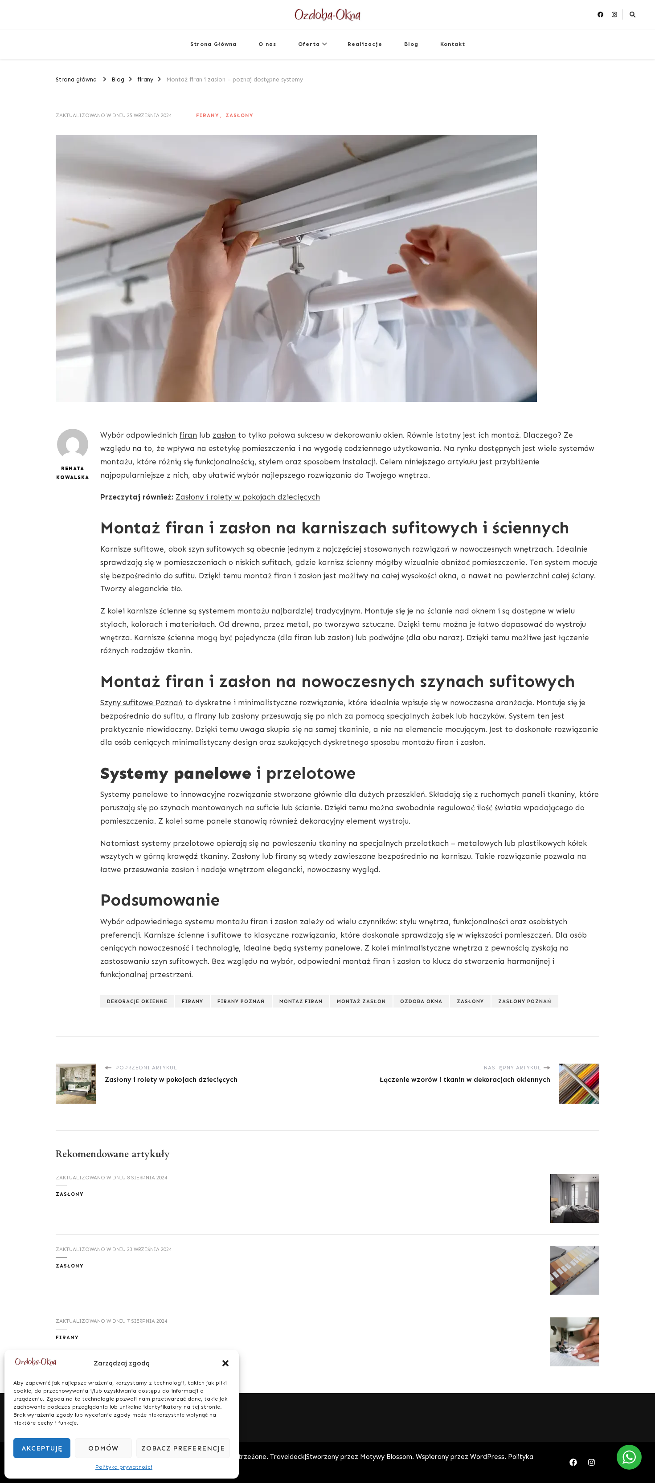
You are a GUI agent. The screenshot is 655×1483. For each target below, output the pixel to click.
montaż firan (301, 1001)
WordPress (487, 1457)
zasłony (239, 115)
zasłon (224, 435)
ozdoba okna (421, 1001)
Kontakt (452, 44)
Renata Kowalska (72, 472)
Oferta (309, 44)
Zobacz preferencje (183, 1448)
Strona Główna (213, 44)
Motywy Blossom (386, 1457)
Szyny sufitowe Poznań (141, 702)
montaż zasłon (361, 1001)
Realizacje (365, 44)
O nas (267, 44)
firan (188, 435)
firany (207, 115)
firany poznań (241, 1001)
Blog (411, 44)
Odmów (103, 1448)
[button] (225, 1363)
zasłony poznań (525, 1001)
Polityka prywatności (123, 1467)
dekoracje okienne (137, 1001)
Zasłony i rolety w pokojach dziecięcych (248, 496)
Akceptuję (42, 1448)
